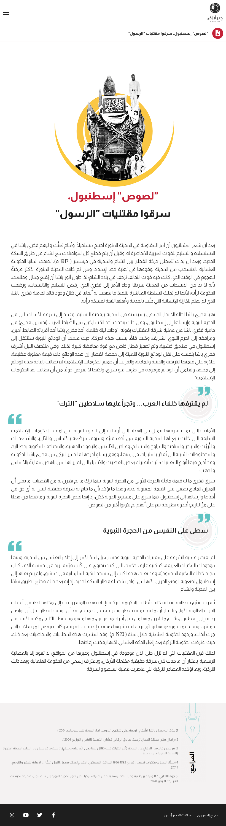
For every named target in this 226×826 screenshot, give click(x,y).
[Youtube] (25, 814)
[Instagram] (12, 814)
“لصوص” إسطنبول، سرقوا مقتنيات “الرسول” (168, 33)
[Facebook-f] (53, 814)
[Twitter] (39, 814)
